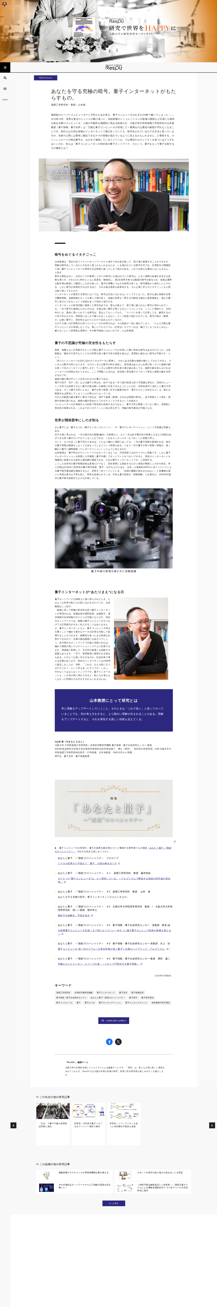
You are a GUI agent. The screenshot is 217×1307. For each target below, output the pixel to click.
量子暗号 (133, 998)
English (5, 99)
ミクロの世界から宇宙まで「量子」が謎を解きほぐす (87, 863)
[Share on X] (118, 1044)
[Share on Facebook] (109, 1044)
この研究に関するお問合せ (115, 1021)
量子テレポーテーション (110, 1003)
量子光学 (123, 993)
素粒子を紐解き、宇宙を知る (74, 915)
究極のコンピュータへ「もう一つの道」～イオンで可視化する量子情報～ (98, 964)
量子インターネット (106, 993)
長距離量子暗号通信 (161, 1003)
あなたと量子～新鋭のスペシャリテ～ (108, 998)
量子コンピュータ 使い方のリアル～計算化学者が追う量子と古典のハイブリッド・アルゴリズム (111, 949)
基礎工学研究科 (63, 993)
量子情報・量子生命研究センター (71, 998)
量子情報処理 (137, 993)
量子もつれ (90, 1003)
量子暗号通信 (147, 998)
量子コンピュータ (64, 1003)
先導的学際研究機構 (84, 993)
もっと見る (114, 1203)
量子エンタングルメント (136, 1003)
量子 (79, 1003)
